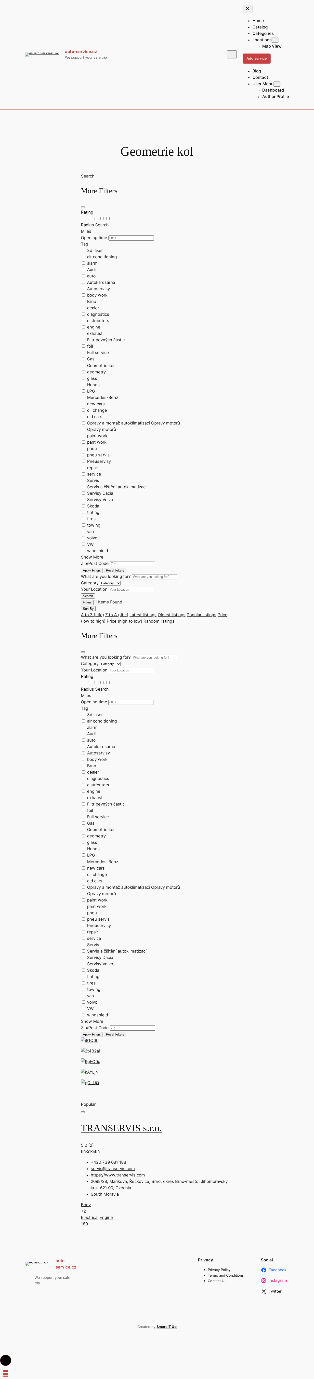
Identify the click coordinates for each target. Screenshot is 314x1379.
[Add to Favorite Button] (83, 1112)
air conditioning (102, 256)
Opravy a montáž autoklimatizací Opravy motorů (133, 423)
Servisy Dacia (100, 493)
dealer (93, 307)
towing (93, 525)
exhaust (95, 333)
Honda (93, 384)
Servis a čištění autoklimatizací (116, 486)
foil (90, 346)
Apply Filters (92, 570)
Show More (92, 557)
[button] (5, 1360)
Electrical (89, 1217)
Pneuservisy (99, 461)
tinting (93, 512)
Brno (91, 301)
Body (86, 1204)
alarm (92, 263)
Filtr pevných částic (106, 339)
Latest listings (143, 614)
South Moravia (105, 1194)
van (90, 531)
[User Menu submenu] (277, 84)
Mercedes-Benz (102, 397)
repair (92, 467)
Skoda (93, 506)
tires (91, 518)
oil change (97, 410)
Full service (98, 352)
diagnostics (98, 314)
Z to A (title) (116, 614)
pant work (96, 442)
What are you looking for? (106, 576)
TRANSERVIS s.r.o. (121, 1127)
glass (92, 378)
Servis (93, 480)
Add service (257, 58)
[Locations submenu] (275, 40)
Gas (90, 358)
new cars (96, 403)
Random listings (159, 621)
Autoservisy (98, 288)
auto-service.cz (81, 51)
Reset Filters (115, 570)
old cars (94, 416)
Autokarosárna (101, 282)
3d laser (95, 250)
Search (87, 176)
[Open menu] (232, 54)
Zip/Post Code (95, 563)
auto (91, 275)
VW (90, 544)
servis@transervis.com (113, 1168)
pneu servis (98, 454)
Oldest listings (171, 614)
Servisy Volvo (100, 499)
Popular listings (201, 614)
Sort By (88, 609)
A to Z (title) (92, 614)
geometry (96, 371)
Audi (91, 269)
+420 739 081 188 (108, 1162)
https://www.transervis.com (118, 1175)
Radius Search (95, 224)
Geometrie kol (100, 365)
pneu (92, 448)
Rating (87, 212)
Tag (84, 244)
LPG (91, 391)
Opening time (94, 237)
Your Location (94, 589)
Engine (106, 1217)
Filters (87, 602)
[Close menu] (247, 9)
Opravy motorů (101, 429)
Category (90, 582)
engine (93, 327)
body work (97, 295)
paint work (97, 435)
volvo (92, 537)
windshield (97, 550)
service (94, 474)
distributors (98, 320)
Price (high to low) (124, 621)
